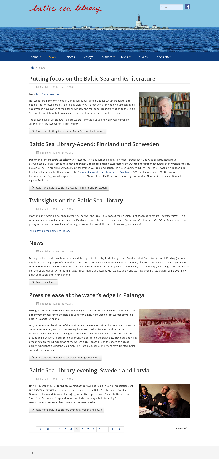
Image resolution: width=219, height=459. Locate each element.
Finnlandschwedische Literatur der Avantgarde (106, 172)
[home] (66, 10)
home (35, 57)
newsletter (164, 57)
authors (107, 57)
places (70, 57)
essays (88, 57)
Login (32, 452)
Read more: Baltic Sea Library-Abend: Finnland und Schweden (71, 187)
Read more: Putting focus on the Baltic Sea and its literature (69, 131)
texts (124, 57)
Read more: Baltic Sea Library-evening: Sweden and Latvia (68, 409)
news (52, 57)
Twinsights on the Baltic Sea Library (49, 230)
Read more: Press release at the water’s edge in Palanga (67, 357)
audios (143, 57)
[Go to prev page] (47, 429)
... (105, 429)
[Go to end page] (120, 429)
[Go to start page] (40, 429)
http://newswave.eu (47, 94)
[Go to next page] (112, 429)
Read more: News (45, 282)
